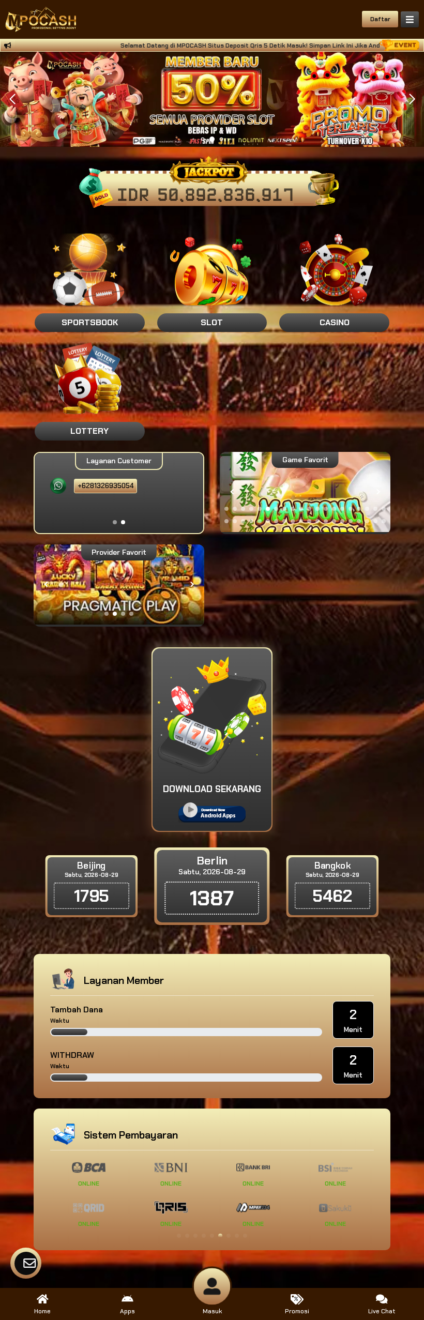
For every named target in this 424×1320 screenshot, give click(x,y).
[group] (305, 492)
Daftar (380, 19)
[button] (412, 99)
